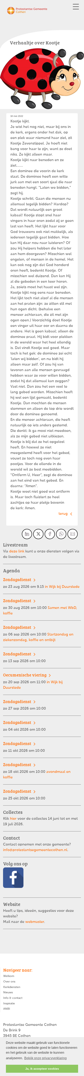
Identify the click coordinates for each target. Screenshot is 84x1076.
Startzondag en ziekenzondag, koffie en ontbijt (38, 633)
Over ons (9, 981)
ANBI (6, 1008)
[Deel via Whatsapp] (61, 534)
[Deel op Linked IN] (27, 534)
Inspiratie (9, 1003)
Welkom (8, 976)
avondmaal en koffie (37, 770)
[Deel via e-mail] (72, 534)
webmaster (34, 922)
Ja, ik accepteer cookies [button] (42, 1068)
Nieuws (8, 992)
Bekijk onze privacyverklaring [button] (45, 1058)
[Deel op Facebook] (50, 534)
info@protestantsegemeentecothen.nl (35, 850)
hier (14, 819)
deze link (16, 551)
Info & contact (12, 998)
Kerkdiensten (11, 987)
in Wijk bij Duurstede (41, 583)
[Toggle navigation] (76, 6)
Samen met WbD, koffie (40, 606)
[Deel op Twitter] (38, 534)
